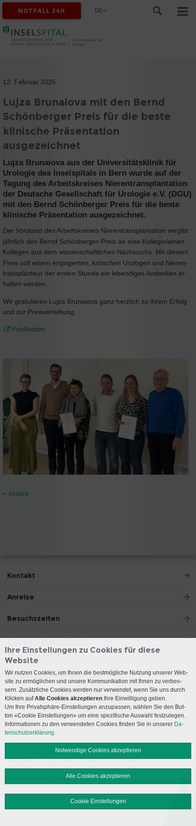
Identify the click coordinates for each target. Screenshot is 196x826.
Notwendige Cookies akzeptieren (98, 750)
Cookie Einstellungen (98, 801)
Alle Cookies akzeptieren (98, 776)
